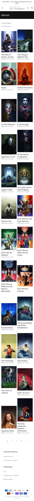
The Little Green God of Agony (24, 188)
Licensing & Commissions (10, 460)
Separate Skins (7, 431)
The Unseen (22, 360)
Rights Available (8, 479)
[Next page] (26, 441)
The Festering (7, 360)
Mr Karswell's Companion (23, 155)
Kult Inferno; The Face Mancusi (24, 220)
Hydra (3, 87)
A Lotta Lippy (23, 124)
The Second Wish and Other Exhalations (24, 325)
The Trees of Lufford (6, 391)
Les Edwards (9, 496)
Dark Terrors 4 (23, 393)
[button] (2, 8)
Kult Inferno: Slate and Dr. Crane (23, 252)
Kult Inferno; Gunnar (22, 289)
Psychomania (7, 327)
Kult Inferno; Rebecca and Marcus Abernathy (6, 287)
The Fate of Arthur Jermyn (7, 55)
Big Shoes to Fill (8, 157)
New (4, 471)
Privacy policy (21, 496)
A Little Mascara (8, 124)
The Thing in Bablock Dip (22, 55)
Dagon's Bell (6, 189)
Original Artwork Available (10, 475)
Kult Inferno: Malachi (6, 253)
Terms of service (15, 496)
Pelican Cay (6, 221)
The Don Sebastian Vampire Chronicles (22, 427)
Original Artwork (8, 456)
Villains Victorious (25, 87)
